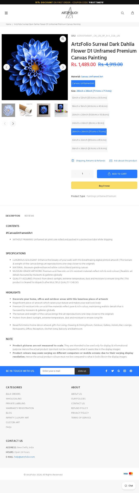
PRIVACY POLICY (80, 413)
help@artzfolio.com (24, 457)
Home (8, 24)
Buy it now (104, 186)
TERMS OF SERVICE (81, 418)
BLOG (9, 413)
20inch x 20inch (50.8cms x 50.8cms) (90, 115)
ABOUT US (76, 394)
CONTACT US (78, 404)
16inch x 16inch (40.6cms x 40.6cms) (89, 106)
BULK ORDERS (13, 394)
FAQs (8, 427)
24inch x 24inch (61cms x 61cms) (88, 123)
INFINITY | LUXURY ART (17, 418)
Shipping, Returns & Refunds (90, 161)
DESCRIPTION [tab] (13, 216)
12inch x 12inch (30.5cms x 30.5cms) (89, 98)
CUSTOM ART (13, 422)
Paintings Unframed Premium (101, 196)
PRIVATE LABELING (15, 404)
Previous (6, 67)
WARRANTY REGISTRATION (20, 408)
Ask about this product (125, 161)
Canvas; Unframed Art (83, 83)
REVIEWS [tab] (29, 216)
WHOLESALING (14, 399)
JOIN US (82, 371)
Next (63, 67)
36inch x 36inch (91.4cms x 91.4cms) (89, 149)
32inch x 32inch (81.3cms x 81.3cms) (89, 140)
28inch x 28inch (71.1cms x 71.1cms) (89, 132)
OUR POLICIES (78, 399)
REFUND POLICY (79, 408)
